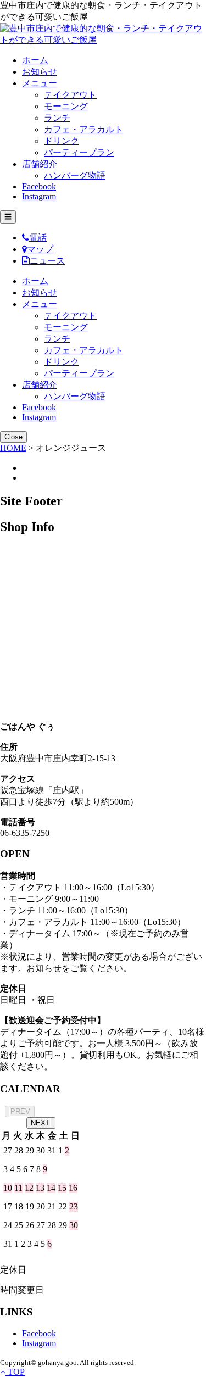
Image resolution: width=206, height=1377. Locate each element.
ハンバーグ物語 (74, 175)
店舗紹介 (39, 164)
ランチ (57, 117)
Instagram (39, 196)
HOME (13, 448)
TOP (15, 1371)
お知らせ (39, 71)
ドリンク (61, 141)
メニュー (39, 83)
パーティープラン (79, 152)
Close (13, 437)
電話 (38, 237)
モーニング (66, 106)
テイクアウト (70, 94)
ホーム (35, 60)
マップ (40, 249)
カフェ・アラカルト (83, 129)
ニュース (47, 260)
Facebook (39, 186)
